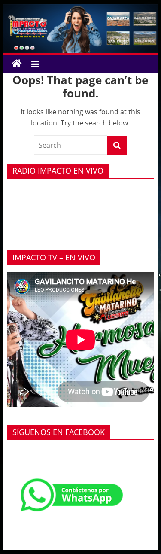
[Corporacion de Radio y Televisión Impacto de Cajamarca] (16, 64)
